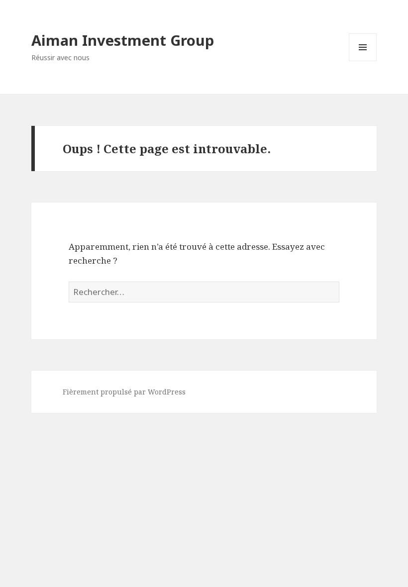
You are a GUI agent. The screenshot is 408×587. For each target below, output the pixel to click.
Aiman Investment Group (122, 40)
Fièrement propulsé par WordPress (124, 391)
